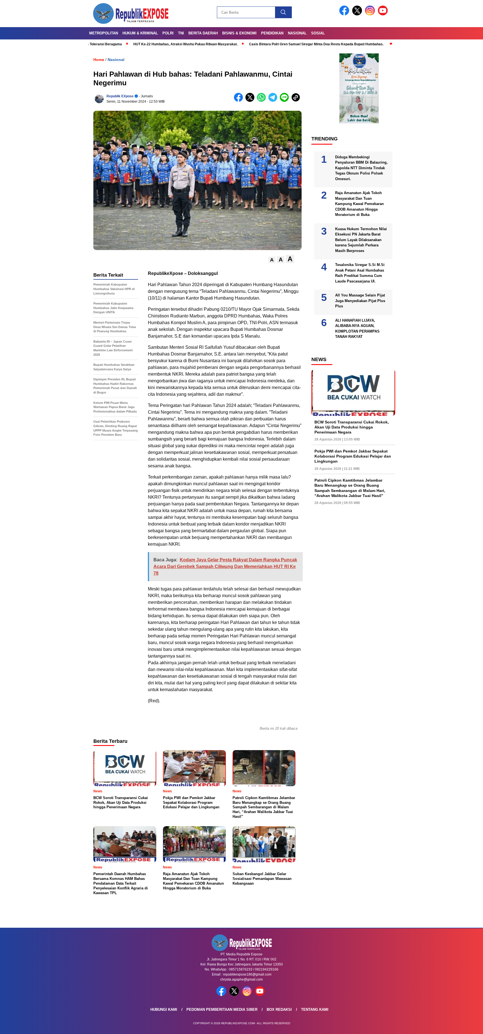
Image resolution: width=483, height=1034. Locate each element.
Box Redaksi (279, 1009)
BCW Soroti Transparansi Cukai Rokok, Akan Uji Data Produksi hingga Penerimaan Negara (351, 427)
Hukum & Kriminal (140, 33)
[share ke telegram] (274, 100)
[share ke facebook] (239, 100)
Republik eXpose (120, 96)
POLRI (168, 33)
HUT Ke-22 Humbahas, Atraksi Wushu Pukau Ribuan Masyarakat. (143, 44)
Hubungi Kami (163, 1009)
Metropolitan (103, 33)
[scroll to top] (464, 1025)
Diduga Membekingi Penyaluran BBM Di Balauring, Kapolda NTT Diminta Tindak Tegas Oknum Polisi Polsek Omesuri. (361, 168)
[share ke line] (285, 100)
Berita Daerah (203, 33)
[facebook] (345, 14)
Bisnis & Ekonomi (239, 33)
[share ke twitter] (251, 100)
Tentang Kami (314, 1009)
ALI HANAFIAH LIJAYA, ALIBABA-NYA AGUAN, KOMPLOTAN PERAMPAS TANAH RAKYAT (357, 328)
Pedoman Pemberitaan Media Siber (221, 1009)
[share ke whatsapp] (262, 100)
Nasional (297, 33)
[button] (271, 260)
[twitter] (358, 14)
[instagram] (371, 14)
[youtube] (384, 14)
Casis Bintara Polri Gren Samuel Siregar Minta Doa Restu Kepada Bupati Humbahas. (274, 44)
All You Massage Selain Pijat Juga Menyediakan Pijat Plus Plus (360, 300)
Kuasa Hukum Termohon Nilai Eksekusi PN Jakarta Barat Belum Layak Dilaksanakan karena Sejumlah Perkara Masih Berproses (361, 240)
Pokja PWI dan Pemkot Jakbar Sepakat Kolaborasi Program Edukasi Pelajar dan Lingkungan (352, 456)
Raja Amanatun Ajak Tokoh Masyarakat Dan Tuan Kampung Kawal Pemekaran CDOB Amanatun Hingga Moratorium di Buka (359, 204)
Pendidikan (272, 33)
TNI (181, 33)
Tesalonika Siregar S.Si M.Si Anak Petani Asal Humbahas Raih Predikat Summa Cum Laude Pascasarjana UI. (360, 273)
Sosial (318, 33)
